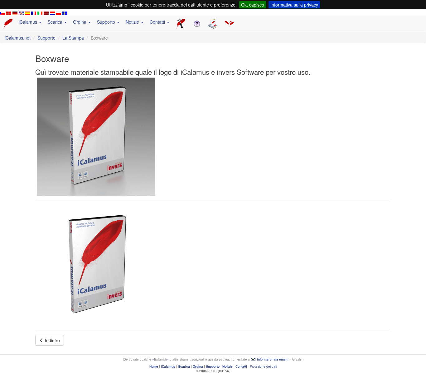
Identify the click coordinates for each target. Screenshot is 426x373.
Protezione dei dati (263, 366)
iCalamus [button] (28, 22)
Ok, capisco (252, 5)
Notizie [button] (133, 22)
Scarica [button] (56, 22)
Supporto (46, 38)
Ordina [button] (80, 22)
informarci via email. (272, 359)
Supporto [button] (106, 22)
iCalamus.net (18, 38)
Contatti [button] (158, 22)
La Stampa (73, 38)
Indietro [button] (52, 340)
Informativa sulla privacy (294, 5)
